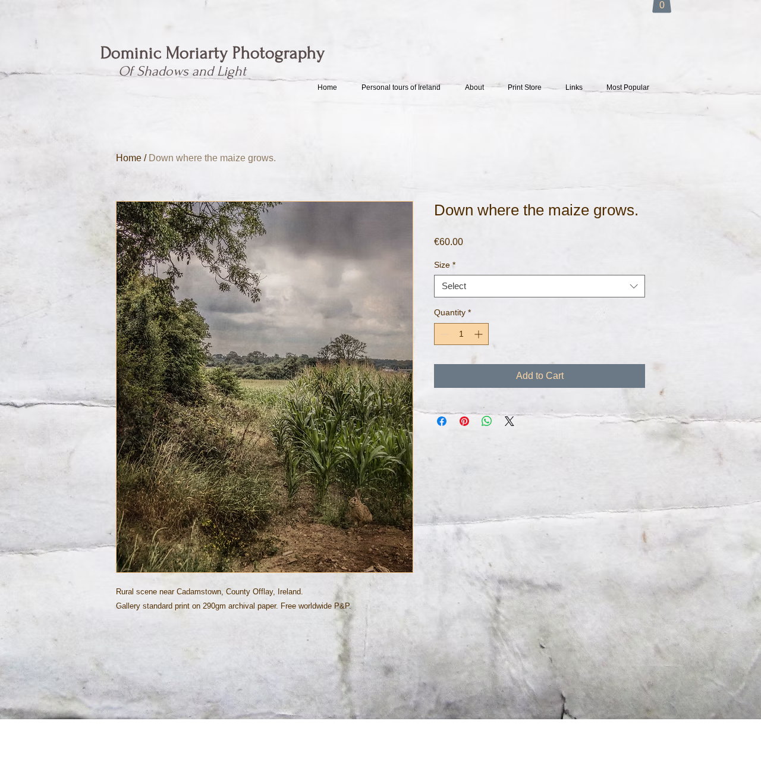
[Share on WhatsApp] (487, 421)
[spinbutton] (461, 334)
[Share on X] (509, 421)
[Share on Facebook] (442, 421)
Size (444, 264)
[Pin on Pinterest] (464, 421)
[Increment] (479, 334)
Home (128, 158)
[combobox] (539, 286)
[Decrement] (443, 334)
